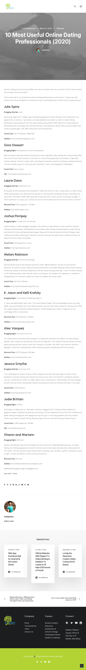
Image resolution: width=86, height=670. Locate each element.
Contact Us (29, 632)
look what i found (10, 474)
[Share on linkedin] (16, 484)
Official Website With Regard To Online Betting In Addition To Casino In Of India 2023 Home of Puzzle (42, 561)
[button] (81, 6)
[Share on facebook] (4, 484)
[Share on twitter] (7, 484)
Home (27, 623)
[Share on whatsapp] (19, 484)
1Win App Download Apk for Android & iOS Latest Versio (14, 559)
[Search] (74, 6)
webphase (46, 50)
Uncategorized (30, 28)
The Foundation (30, 626)
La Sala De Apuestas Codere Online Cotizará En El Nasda (69, 559)
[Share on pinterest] (13, 484)
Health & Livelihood (52, 638)
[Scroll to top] (82, 666)
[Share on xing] (25, 484)
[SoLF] (9, 6)
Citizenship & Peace (52, 635)
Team (27, 629)
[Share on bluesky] (22, 484)
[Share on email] (28, 484)
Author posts (9, 521)
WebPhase (59, 656)
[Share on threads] (10, 484)
